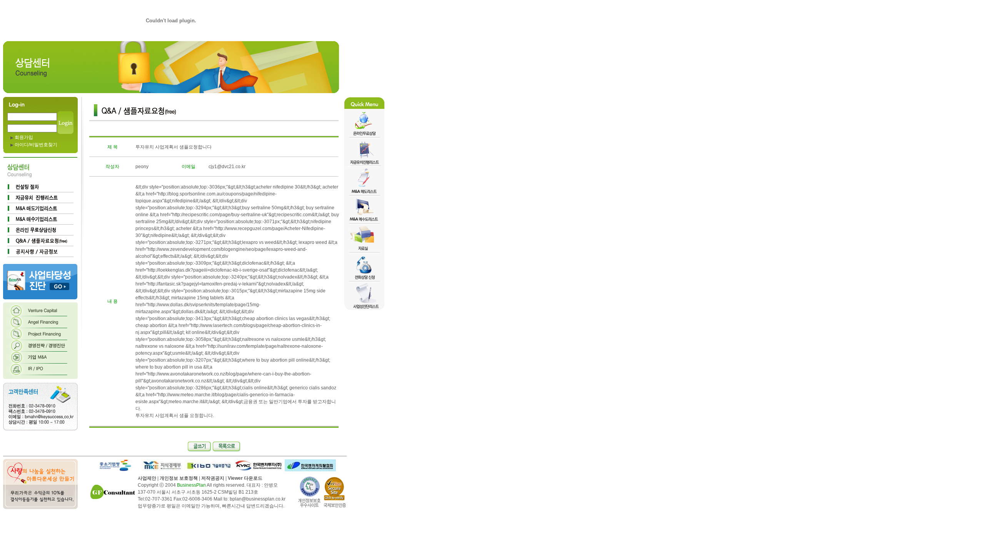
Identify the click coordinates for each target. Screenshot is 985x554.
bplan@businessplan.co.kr (257, 499)
